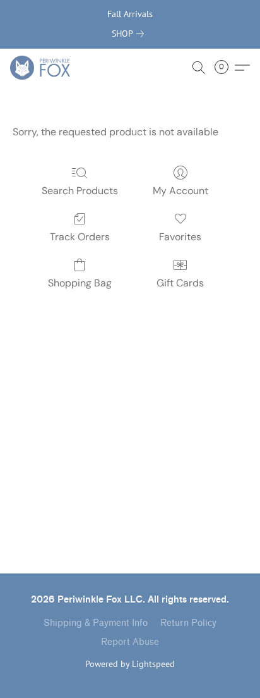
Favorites (180, 236)
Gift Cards (180, 283)
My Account (180, 190)
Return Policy (188, 623)
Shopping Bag (80, 283)
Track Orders (80, 236)
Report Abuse (130, 642)
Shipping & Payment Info (96, 623)
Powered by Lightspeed (130, 664)
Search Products (80, 190)
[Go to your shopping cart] (225, 67)
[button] (41, 68)
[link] (130, 33)
